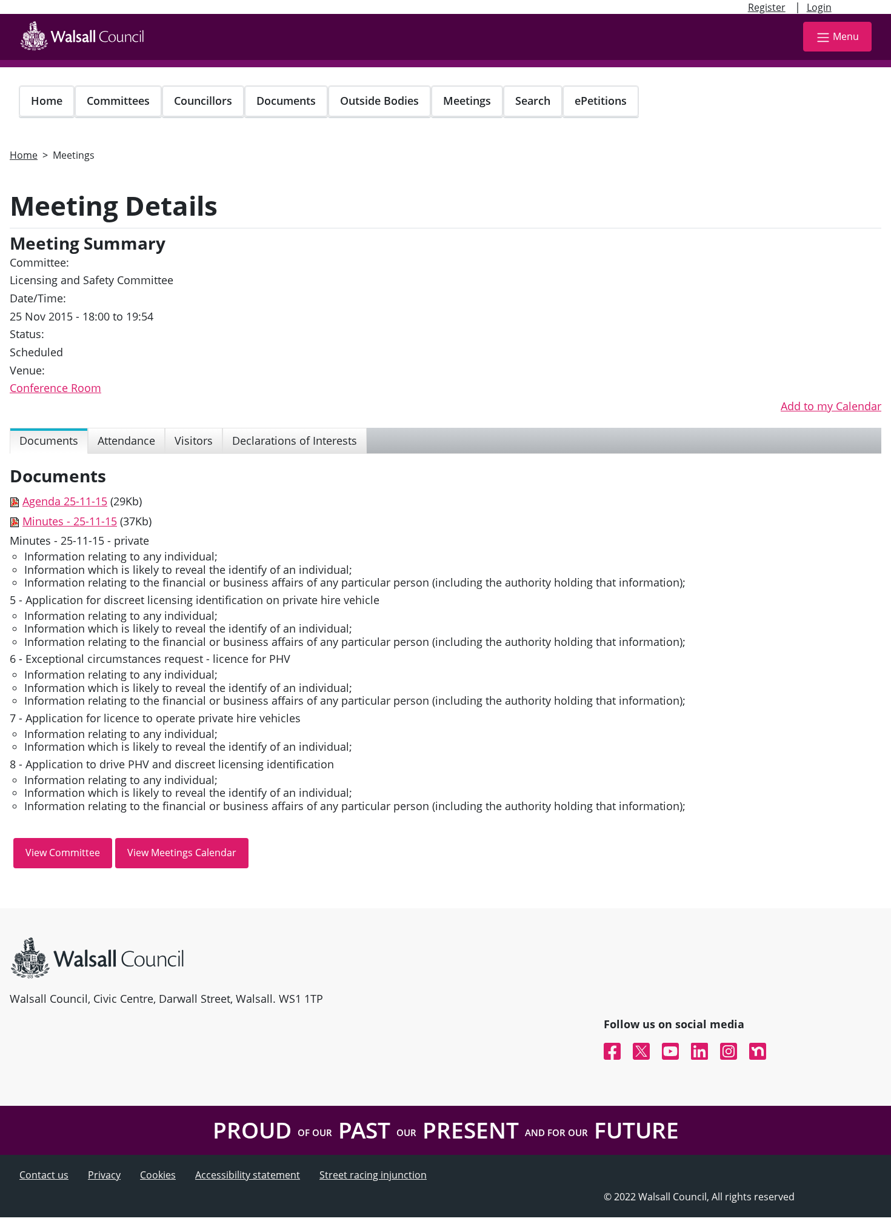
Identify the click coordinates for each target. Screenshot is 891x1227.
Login (819, 7)
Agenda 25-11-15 (64, 501)
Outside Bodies (379, 100)
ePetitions (601, 100)
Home (46, 100)
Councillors (203, 100)
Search (532, 100)
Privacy (104, 1175)
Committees (118, 100)
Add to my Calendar (831, 406)
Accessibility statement (247, 1175)
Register (767, 7)
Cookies (158, 1175)
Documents (286, 100)
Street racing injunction (373, 1175)
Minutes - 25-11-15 (69, 521)
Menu (846, 36)
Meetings (467, 100)
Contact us (43, 1175)
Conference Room (55, 388)
